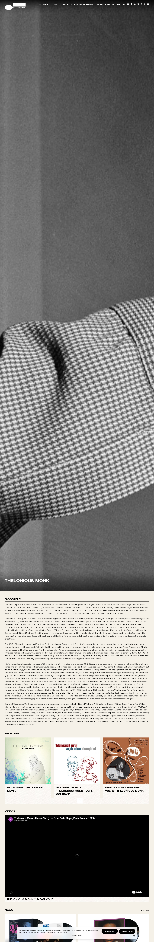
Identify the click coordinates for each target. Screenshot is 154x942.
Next (80, 916)
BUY (28, 877)
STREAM (28, 882)
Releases (44, 4)
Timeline (120, 4)
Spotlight (89, 4)
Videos (78, 4)
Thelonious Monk (69, 906)
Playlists (66, 4)
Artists (109, 4)
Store (55, 4)
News (100, 4)
